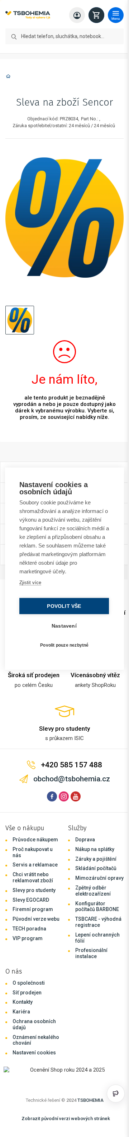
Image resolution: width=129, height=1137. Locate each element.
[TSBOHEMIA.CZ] (27, 15)
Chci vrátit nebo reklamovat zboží (33, 877)
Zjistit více (30, 582)
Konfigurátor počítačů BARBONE (97, 906)
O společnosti (29, 983)
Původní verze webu (36, 919)
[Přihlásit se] (77, 15)
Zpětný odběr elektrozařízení (93, 891)
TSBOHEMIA (90, 1100)
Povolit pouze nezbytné (62, 645)
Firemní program (33, 909)
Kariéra (21, 1011)
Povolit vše (62, 606)
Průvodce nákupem (35, 839)
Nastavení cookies (34, 1052)
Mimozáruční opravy (99, 878)
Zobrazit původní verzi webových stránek (66, 1118)
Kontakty (23, 1002)
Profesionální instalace (91, 953)
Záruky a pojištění (95, 859)
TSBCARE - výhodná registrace (98, 922)
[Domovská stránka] (8, 77)
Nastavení (62, 625)
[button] (19, 320)
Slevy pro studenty (34, 890)
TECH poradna (29, 929)
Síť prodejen (27, 992)
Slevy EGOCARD (31, 900)
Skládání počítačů (95, 868)
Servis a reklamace (35, 865)
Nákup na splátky (94, 849)
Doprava (85, 839)
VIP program (28, 938)
